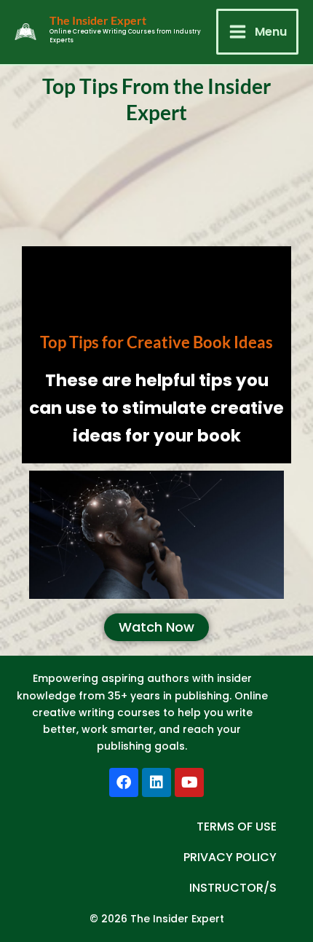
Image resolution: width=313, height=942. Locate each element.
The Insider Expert (97, 20)
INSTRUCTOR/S (233, 887)
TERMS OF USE (237, 826)
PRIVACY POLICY (230, 857)
